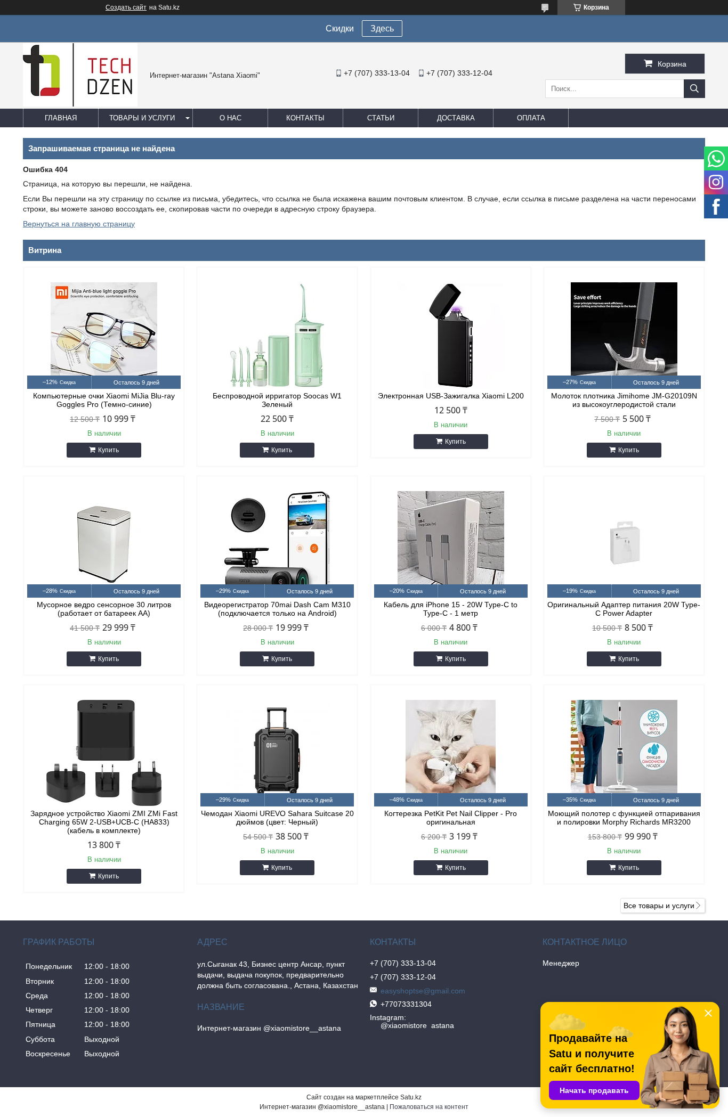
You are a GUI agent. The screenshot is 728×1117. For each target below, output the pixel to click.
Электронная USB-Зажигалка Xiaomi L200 (451, 396)
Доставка (456, 118)
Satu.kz (411, 1097)
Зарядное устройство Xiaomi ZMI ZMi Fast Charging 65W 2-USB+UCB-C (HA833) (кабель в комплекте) (103, 822)
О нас (230, 118)
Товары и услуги (142, 118)
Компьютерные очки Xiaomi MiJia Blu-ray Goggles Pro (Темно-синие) (104, 400)
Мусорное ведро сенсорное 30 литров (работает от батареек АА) (104, 608)
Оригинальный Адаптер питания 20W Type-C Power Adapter (623, 608)
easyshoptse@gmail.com (423, 990)
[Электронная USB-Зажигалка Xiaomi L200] (451, 335)
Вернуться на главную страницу (79, 223)
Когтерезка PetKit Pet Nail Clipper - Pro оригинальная (450, 817)
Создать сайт (126, 7)
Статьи (380, 118)
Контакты (305, 118)
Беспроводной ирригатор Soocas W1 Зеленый (277, 400)
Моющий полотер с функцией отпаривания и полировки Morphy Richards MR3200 (624, 817)
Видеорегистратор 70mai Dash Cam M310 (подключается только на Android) (277, 608)
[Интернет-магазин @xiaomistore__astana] (80, 104)
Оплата (531, 118)
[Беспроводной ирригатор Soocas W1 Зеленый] (277, 335)
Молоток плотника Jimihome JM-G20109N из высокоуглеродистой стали (624, 400)
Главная (61, 118)
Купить (108, 450)
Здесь (382, 28)
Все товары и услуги (659, 905)
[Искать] (694, 88)
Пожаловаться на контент (429, 1107)
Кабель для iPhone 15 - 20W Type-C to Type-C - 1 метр (450, 608)
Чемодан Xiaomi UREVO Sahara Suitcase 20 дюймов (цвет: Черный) (277, 817)
